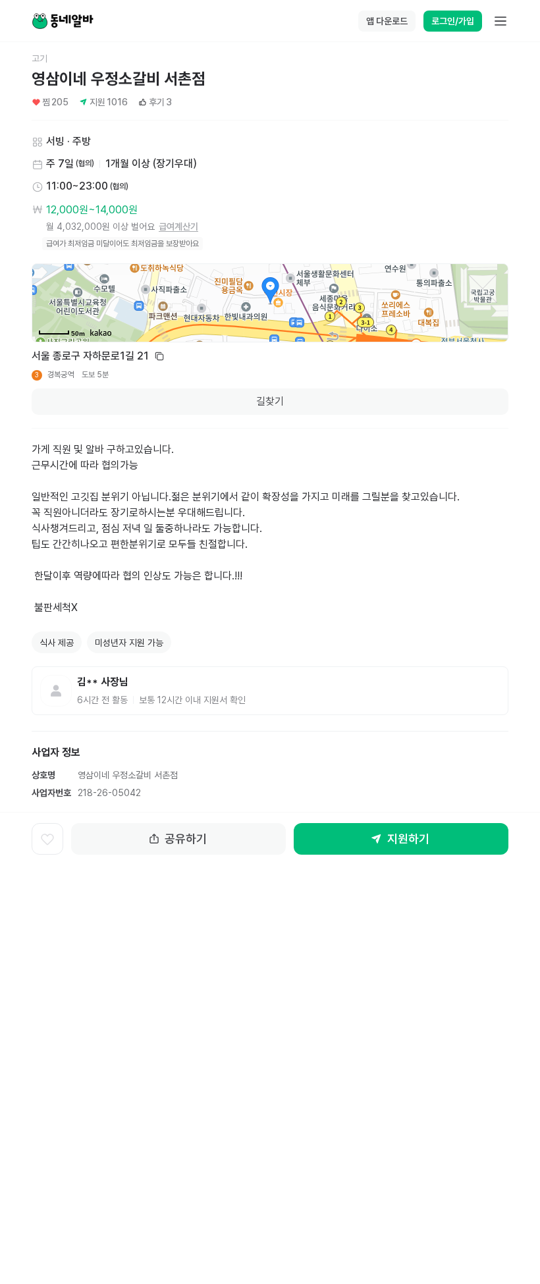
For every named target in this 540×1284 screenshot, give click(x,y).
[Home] (63, 21)
